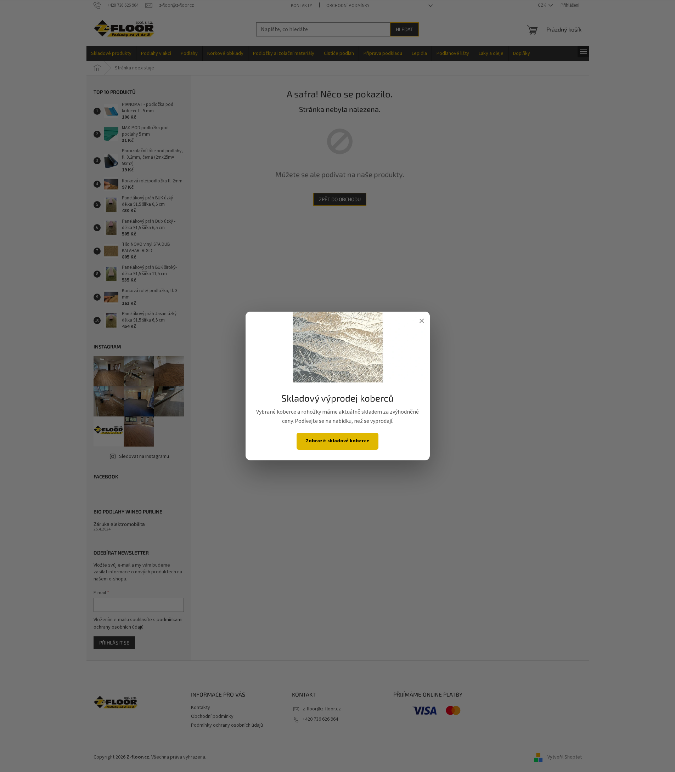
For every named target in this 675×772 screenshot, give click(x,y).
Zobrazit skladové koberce (337, 440)
